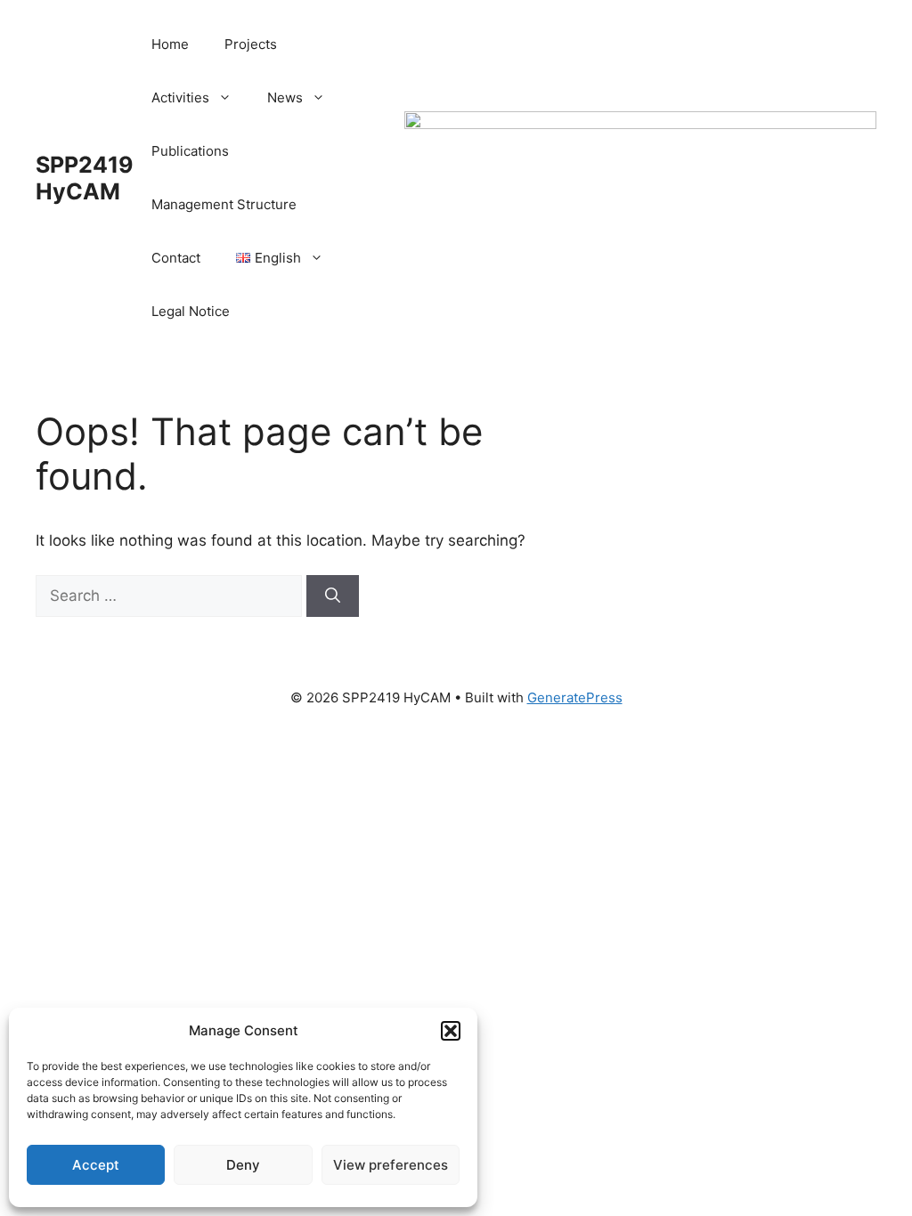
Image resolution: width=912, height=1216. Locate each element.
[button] (451, 1031)
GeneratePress (575, 697)
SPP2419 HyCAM (85, 178)
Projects (250, 44)
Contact (175, 257)
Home (170, 44)
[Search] (332, 596)
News (285, 97)
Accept (95, 1164)
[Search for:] (171, 595)
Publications (190, 150)
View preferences (390, 1164)
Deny (243, 1164)
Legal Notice (190, 311)
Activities (180, 97)
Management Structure (224, 204)
